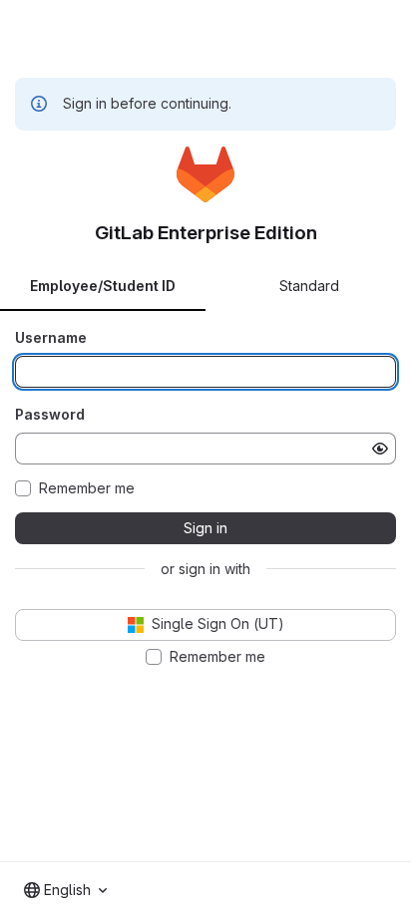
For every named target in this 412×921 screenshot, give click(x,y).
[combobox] (65, 890)
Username (51, 337)
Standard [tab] (309, 285)
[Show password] (380, 448)
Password (50, 414)
